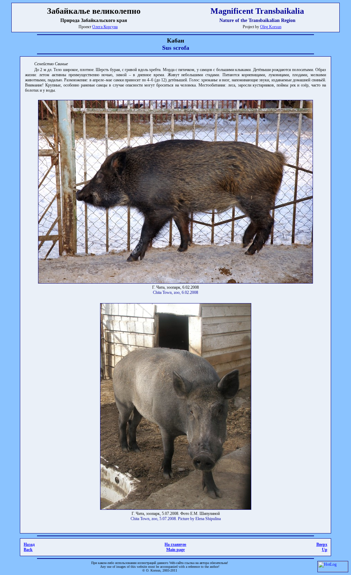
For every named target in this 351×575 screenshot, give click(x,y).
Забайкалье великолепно (94, 11)
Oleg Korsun (270, 26)
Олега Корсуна (105, 26)
